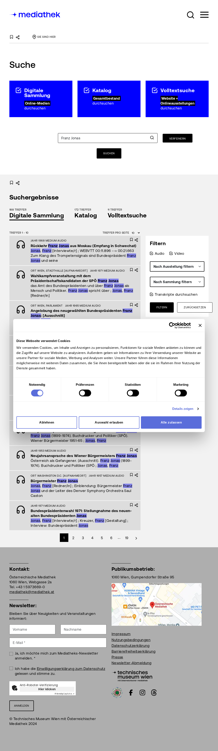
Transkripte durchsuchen (176, 294)
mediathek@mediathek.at (31, 592)
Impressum (121, 634)
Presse (117, 657)
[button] (190, 15)
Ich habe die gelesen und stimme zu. (60, 671)
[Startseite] (35, 13)
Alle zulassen (171, 422)
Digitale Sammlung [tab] (36, 215)
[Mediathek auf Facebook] (131, 692)
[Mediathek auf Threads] (154, 692)
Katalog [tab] (86, 215)
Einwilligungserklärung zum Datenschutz (71, 669)
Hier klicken (47, 689)
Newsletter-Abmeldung (132, 663)
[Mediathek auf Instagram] (142, 692)
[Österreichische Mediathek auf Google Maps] (157, 604)
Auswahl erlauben (109, 422)
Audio (159, 253)
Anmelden (21, 705)
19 (126, 538)
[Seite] (136, 537)
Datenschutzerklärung (131, 645)
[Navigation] (202, 15)
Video (179, 253)
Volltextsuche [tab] (127, 215)
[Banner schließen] (200, 325)
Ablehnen (46, 422)
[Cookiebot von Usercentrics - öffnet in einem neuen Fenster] (172, 325)
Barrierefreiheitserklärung (133, 651)
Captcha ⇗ (64, 694)
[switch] (85, 393)
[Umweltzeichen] (117, 692)
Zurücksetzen (195, 307)
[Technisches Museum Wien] (132, 675)
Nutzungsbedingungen (131, 640)
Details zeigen (182, 408)
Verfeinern (177, 138)
